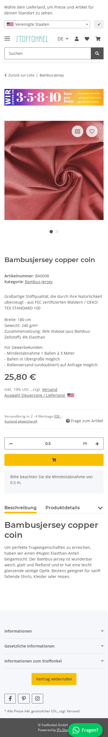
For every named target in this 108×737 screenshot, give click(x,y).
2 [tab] (56, 231)
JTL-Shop (63, 730)
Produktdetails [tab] (62, 507)
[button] (77, 38)
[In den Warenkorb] (8, 118)
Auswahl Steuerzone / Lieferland (35, 395)
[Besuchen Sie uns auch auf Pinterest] (23, 698)
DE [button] (60, 39)
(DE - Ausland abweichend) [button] (32, 419)
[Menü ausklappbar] (7, 36)
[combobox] (47, 24)
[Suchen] (97, 53)
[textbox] (47, 24)
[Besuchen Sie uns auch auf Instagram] (37, 698)
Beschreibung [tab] (20, 507)
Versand (49, 389)
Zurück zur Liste (21, 75)
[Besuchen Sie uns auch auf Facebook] (10, 698)
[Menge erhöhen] (97, 443)
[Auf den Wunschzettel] (92, 131)
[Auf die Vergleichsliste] (77, 131)
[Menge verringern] (11, 443)
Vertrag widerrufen (54, 679)
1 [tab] (51, 231)
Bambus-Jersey (39, 281)
